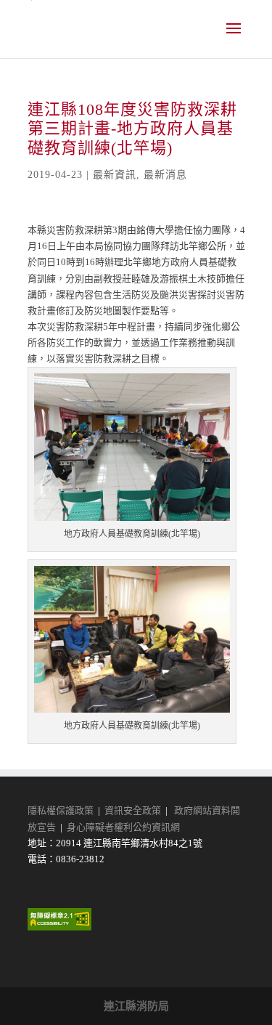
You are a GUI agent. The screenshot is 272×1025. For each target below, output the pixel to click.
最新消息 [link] (165, 174)
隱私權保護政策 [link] (61, 810)
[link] (59, 927)
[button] (233, 37)
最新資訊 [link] (114, 174)
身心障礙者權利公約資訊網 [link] (123, 827)
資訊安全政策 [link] (132, 810)
